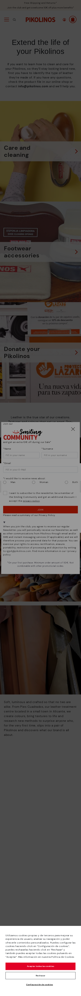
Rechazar (40, 975)
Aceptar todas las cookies (40, 966)
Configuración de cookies (39, 984)
